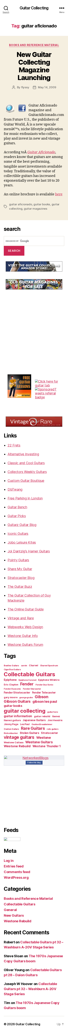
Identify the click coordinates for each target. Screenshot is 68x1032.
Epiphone (10, 679)
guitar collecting (24, 711)
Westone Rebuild (17, 746)
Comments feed (17, 872)
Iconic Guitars (18, 534)
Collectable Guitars (29, 674)
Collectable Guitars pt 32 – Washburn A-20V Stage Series (30, 989)
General (10, 910)
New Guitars (14, 915)
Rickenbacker (11, 733)
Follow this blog (34, 762)
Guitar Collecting (34, 8)
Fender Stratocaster (17, 692)
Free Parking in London (25, 498)
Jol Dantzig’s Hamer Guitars (29, 551)
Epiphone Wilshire (48, 679)
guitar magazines (35, 208)
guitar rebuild (42, 716)
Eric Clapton (11, 684)
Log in (8, 861)
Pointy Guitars (18, 560)
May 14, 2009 (47, 87)
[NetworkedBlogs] (34, 758)
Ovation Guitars (11, 729)
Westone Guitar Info (23, 636)
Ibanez (56, 716)
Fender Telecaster (44, 692)
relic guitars (53, 729)
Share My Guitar (20, 569)
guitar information (18, 716)
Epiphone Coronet (27, 680)
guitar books (41, 204)
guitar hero (52, 712)
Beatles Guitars (11, 665)
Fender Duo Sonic (44, 685)
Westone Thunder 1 (46, 746)
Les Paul (25, 724)
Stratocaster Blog (21, 578)
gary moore (10, 697)
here (59, 194)
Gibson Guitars (17, 701)
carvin (24, 665)
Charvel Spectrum (49, 665)
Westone (43, 737)
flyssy (25, 87)
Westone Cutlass (13, 742)
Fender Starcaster (32, 689)
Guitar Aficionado (41, 152)
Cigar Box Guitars (12, 669)
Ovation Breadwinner (42, 724)
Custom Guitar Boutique (26, 481)
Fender (27, 683)
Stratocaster (49, 732)
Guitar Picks (17, 516)
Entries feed (14, 866)
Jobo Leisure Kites (22, 542)
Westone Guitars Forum (25, 645)
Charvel (33, 665)
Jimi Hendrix (55, 720)
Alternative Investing (23, 454)
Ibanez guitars (12, 720)
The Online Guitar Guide (26, 609)
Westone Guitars (39, 742)
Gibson (41, 696)
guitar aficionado (20, 204)
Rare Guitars (33, 728)
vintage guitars (19, 737)
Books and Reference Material (34, 45)
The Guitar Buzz (20, 587)
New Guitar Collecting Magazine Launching (34, 66)
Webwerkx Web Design (25, 627)
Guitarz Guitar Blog (22, 525)
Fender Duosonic (12, 689)
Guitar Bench (17, 507)
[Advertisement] (32, 320)
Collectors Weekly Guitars (27, 472)
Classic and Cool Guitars (26, 463)
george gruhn (26, 697)
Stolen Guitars (29, 733)
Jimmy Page (11, 724)
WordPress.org (16, 877)
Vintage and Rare (21, 618)
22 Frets (14, 445)
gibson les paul (44, 701)
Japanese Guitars (34, 720)
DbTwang (15, 489)
